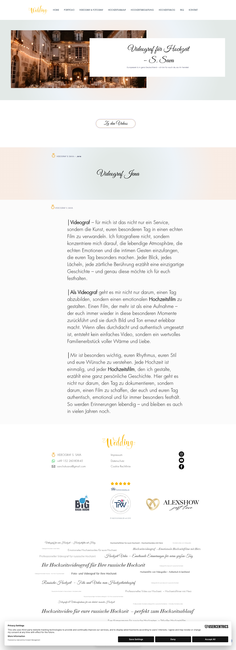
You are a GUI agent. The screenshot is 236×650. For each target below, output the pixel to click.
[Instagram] (181, 454)
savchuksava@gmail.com (71, 466)
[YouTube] (181, 460)
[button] (91, 10)
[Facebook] (181, 466)
